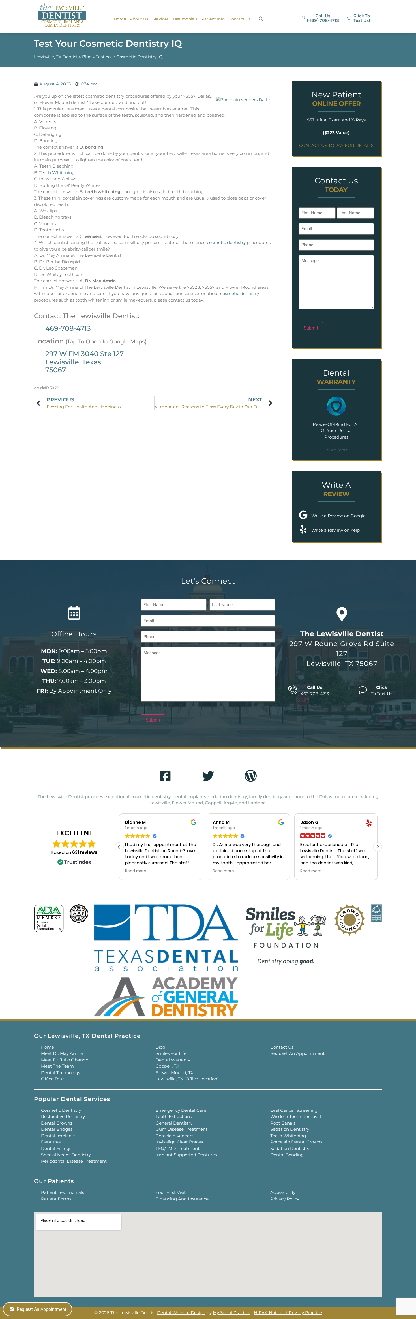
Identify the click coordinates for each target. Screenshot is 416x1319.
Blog (87, 56)
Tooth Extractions (174, 1116)
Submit (311, 328)
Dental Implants (58, 1135)
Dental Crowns (56, 1123)
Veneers (47, 121)
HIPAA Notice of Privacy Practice (288, 1312)
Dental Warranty (173, 1060)
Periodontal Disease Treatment (74, 1161)
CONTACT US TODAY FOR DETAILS (336, 145)
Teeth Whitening (57, 172)
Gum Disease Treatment (181, 1129)
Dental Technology (60, 1072)
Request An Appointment (297, 1053)
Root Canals (282, 1123)
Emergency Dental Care (181, 1110)
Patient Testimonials (62, 1192)
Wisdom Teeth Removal (295, 1116)
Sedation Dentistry (289, 1129)
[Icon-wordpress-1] (251, 776)
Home (120, 19)
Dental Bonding (287, 1154)
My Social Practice (231, 1312)
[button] (261, 18)
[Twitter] (208, 776)
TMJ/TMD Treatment (178, 1148)
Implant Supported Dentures (186, 1154)
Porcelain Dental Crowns (296, 1142)
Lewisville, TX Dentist (56, 56)
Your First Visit (171, 1192)
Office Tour (52, 1078)
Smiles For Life (171, 1053)
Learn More (336, 449)
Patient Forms (56, 1199)
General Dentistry (174, 1123)
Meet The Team (57, 1066)
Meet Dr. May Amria (62, 1053)
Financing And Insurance (182, 1199)
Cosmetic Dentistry (61, 1110)
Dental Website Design (181, 1312)
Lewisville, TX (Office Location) (187, 1078)
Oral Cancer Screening (294, 1110)
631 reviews (84, 852)
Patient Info (213, 19)
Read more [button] (135, 871)
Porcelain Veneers (174, 1135)
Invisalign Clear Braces (179, 1142)
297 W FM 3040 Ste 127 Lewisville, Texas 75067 (84, 362)
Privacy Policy (284, 1199)
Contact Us (240, 19)
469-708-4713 (68, 328)
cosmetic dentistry (226, 242)
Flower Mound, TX (175, 1072)
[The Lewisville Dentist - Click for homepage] (62, 15)
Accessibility (282, 1192)
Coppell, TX (167, 1066)
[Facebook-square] (165, 776)
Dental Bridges (56, 1129)
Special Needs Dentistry (66, 1154)
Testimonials (185, 19)
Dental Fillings (56, 1148)
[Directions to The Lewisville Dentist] (342, 614)
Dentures (51, 1142)
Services (160, 19)
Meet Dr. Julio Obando (64, 1060)
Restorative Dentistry (63, 1116)
